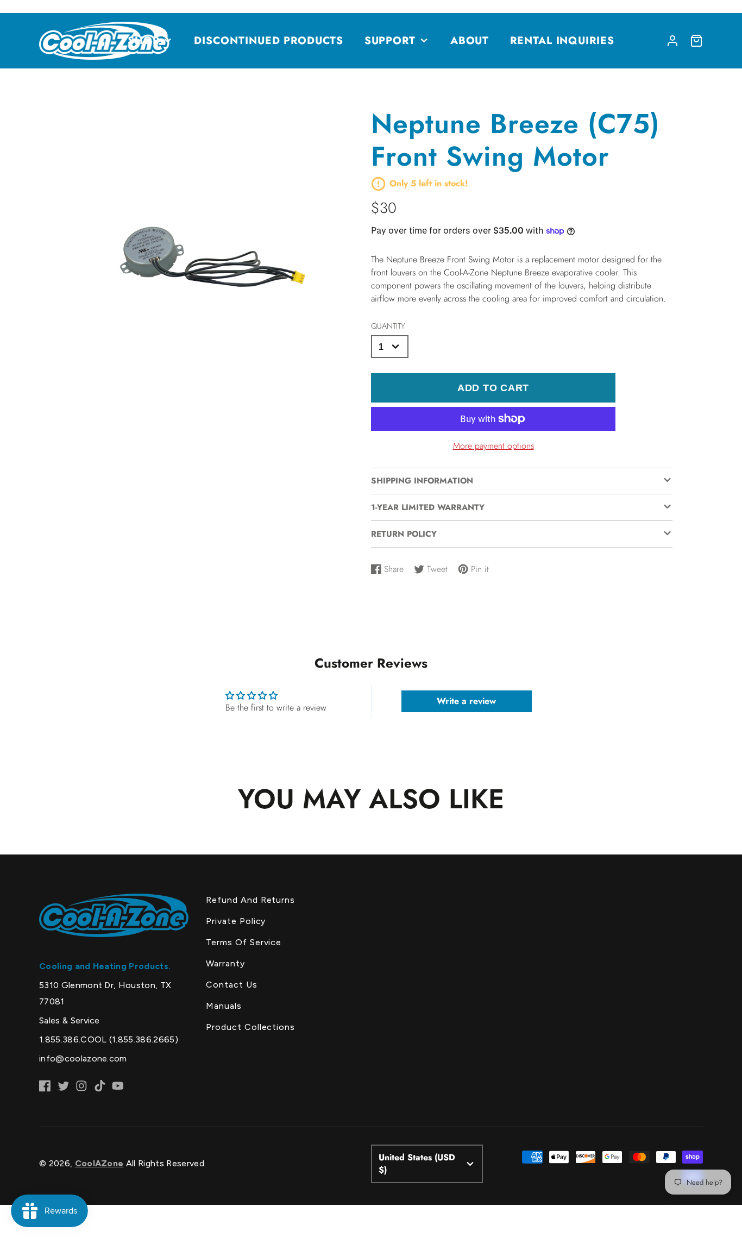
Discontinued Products (268, 40)
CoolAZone (99, 1163)
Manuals (224, 1006)
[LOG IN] (672, 40)
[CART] (696, 40)
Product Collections (250, 1027)
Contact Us (231, 984)
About (469, 40)
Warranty (225, 963)
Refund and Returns (250, 900)
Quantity (388, 326)
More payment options (493, 445)
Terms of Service (243, 942)
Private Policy (236, 921)
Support (390, 40)
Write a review (466, 701)
